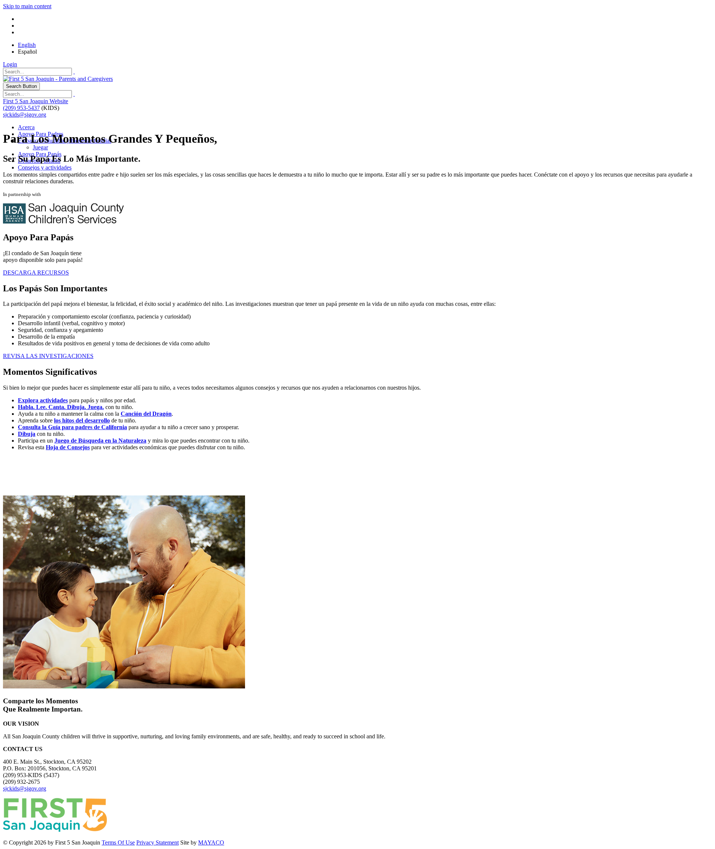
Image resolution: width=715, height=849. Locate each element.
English (27, 45)
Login (10, 64)
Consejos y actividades (45, 167)
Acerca (26, 127)
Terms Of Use (118, 842)
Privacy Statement (157, 842)
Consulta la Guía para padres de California (72, 427)
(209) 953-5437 (21, 108)
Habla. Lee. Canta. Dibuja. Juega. (61, 407)
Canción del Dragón (146, 414)
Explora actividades (43, 400)
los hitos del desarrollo (82, 420)
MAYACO (211, 842)
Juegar (40, 147)
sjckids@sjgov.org (24, 114)
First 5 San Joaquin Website (35, 101)
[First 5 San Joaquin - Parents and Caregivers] (58, 79)
